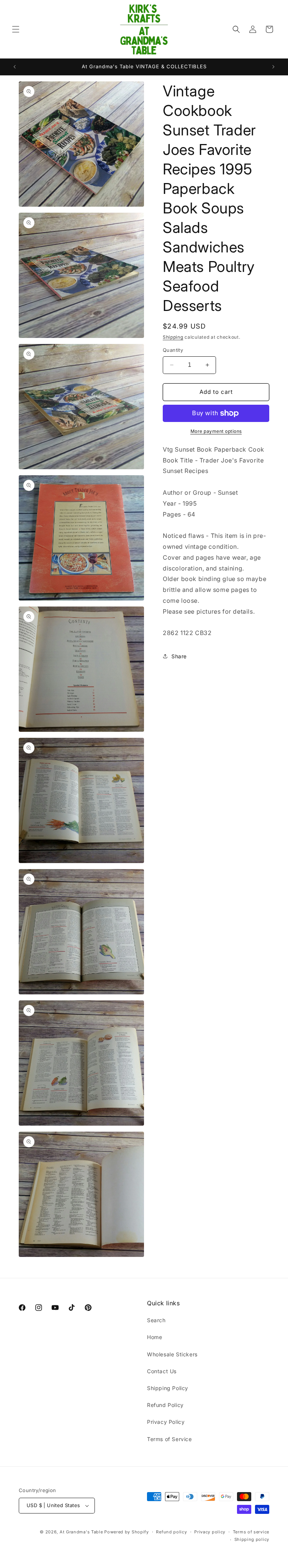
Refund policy (171, 1531)
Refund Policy (165, 1405)
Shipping (173, 337)
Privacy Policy (165, 1422)
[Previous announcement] (14, 67)
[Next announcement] (273, 67)
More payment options (216, 431)
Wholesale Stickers (172, 1354)
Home (154, 1337)
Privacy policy (209, 1531)
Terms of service (251, 1531)
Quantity (173, 350)
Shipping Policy (167, 1388)
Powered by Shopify (126, 1531)
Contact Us (162, 1371)
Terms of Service (169, 1439)
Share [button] (179, 656)
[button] (16, 29)
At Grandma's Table (82, 1531)
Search (156, 1320)
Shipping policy (252, 1539)
